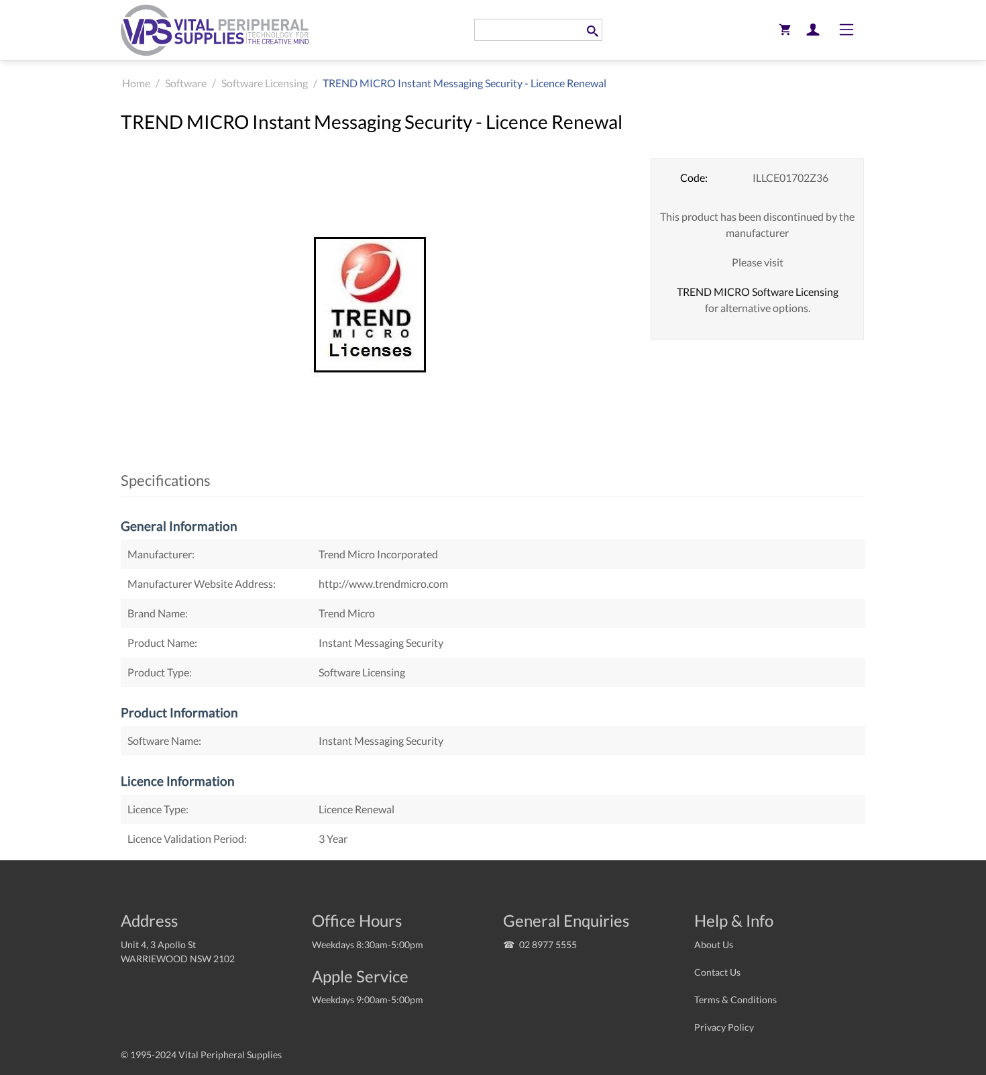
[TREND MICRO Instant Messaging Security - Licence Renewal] (376, 306)
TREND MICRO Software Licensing (757, 291)
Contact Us (717, 972)
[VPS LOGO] (215, 30)
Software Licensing (264, 82)
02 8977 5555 (548, 944)
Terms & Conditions (735, 999)
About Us (713, 944)
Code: (694, 177)
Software (186, 82)
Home (136, 82)
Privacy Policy (724, 1027)
